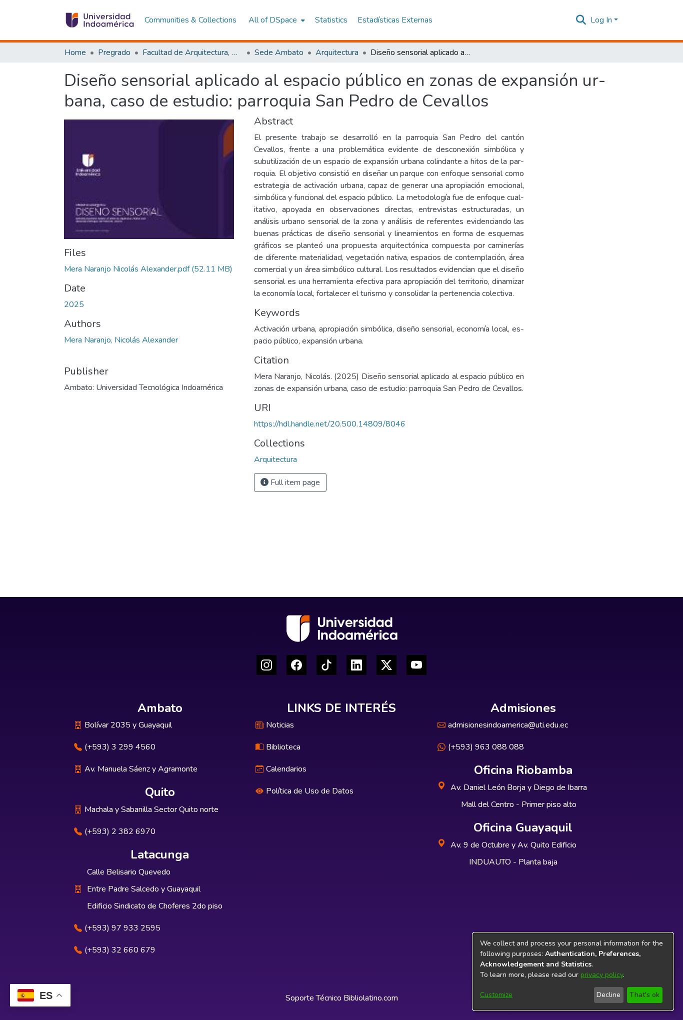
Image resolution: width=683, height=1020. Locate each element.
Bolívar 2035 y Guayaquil (128, 725)
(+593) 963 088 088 (486, 747)
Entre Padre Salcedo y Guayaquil (143, 889)
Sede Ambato (279, 52)
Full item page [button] (294, 482)
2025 (74, 304)
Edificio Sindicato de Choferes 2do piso (154, 906)
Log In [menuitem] (601, 20)
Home (75, 52)
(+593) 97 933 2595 (122, 928)
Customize (496, 995)
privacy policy (601, 975)
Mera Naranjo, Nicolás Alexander (121, 340)
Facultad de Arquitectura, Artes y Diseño (192, 52)
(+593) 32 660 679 (120, 950)
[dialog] (573, 971)
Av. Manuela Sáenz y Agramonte (141, 769)
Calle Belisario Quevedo (128, 872)
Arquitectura (337, 52)
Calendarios (286, 769)
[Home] (99, 20)
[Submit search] (581, 20)
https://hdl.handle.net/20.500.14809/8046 (330, 424)
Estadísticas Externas (395, 20)
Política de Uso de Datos (310, 791)
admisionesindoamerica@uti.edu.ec (508, 725)
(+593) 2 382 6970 (120, 831)
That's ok (645, 995)
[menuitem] (275, 20)
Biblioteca (283, 747)
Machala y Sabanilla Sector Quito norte (151, 809)
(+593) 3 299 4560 (120, 747)
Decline (608, 995)
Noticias (280, 725)
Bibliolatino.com (371, 998)
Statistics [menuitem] (331, 20)
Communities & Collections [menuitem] (190, 20)
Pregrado (114, 52)
